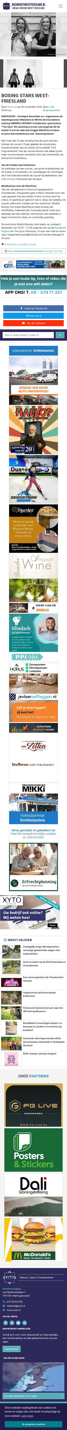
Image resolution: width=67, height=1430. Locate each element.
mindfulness (11, 244)
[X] (12, 1322)
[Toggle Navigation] (60, 6)
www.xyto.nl (13, 1310)
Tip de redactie (36, 323)
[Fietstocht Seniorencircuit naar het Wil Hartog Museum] (11, 1013)
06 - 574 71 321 (46, 292)
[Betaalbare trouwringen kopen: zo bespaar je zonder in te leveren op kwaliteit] (11, 1028)
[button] (1, 73)
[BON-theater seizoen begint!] (11, 1059)
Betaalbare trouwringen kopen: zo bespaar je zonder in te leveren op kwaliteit (42, 1026)
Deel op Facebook (36, 308)
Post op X (35, 315)
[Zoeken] (60, 335)
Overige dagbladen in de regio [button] (20, 1396)
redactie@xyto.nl (16, 1305)
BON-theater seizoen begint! (39, 1053)
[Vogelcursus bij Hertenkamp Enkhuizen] (11, 998)
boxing (32, 244)
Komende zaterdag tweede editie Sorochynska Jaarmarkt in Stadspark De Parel (44, 1042)
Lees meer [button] (27, 1416)
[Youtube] (18, 1322)
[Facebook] (6, 1322)
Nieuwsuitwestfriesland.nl (28, 4)
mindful (23, 244)
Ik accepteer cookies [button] (33, 1424)
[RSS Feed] (25, 1322)
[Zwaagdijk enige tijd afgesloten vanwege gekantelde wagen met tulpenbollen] (11, 952)
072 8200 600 (15, 1301)
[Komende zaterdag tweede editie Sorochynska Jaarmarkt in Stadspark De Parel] (11, 1043)
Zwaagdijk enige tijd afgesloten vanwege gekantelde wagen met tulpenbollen (41, 950)
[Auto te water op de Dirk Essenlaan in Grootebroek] (11, 967)
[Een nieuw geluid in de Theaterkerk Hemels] (11, 982)
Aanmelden (11, 1349)
